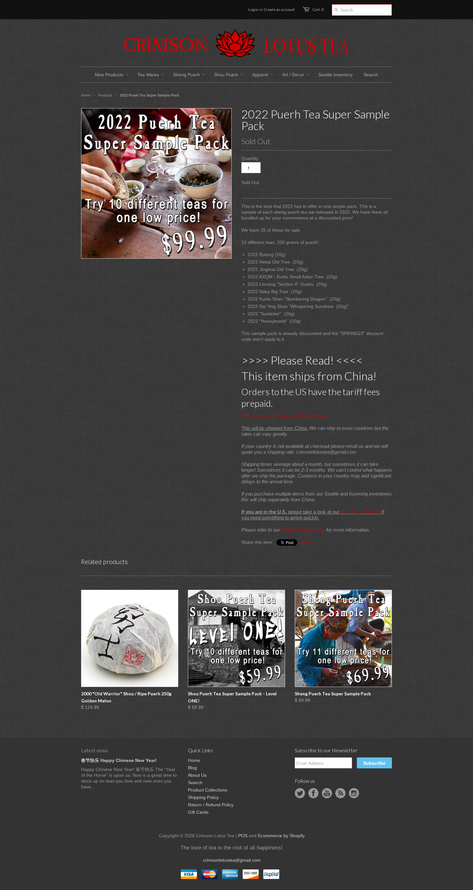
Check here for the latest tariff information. (285, 416)
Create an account (279, 9)
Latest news (94, 750)
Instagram (354, 793)
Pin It (306, 542)
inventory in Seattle (360, 512)
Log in (253, 9)
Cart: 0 (318, 9)
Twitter (300, 793)
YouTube (327, 793)
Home (194, 760)
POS (242, 835)
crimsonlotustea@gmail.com (232, 860)
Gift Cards (198, 812)
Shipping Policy (203, 797)
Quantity (249, 158)
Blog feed (340, 793)
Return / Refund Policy (211, 804)
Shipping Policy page (303, 530)
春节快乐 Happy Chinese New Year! (119, 760)
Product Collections (207, 790)
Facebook (313, 793)
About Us (197, 775)
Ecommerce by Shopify (281, 835)
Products (105, 95)
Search (195, 782)
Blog (192, 767)
